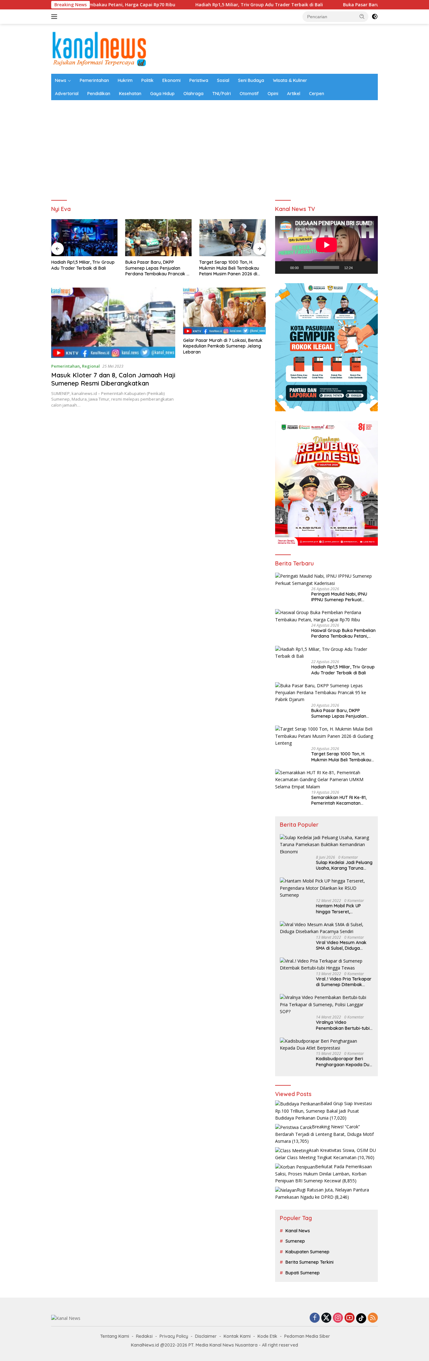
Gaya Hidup (162, 93)
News (60, 80)
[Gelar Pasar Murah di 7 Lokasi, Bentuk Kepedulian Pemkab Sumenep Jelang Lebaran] (224, 311)
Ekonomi (171, 80)
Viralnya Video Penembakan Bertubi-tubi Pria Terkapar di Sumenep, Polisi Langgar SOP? (344, 1025)
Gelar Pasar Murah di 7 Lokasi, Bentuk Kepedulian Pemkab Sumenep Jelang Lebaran (223, 346)
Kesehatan (130, 93)
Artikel (293, 93)
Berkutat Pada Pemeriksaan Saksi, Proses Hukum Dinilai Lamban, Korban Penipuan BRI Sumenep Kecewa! (323, 1174)
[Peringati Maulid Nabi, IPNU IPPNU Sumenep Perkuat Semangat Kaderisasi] (326, 580)
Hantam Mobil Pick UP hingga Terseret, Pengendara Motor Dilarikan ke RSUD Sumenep (338, 908)
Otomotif (249, 93)
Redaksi (144, 1336)
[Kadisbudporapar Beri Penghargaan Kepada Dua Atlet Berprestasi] (326, 1045)
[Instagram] (338, 1318)
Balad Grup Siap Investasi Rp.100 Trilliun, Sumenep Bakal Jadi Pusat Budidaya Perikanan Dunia (323, 1110)
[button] (362, 16)
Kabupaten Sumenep (307, 1252)
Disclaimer (206, 1336)
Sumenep (295, 1241)
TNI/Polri (221, 93)
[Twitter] (326, 1318)
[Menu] (55, 16)
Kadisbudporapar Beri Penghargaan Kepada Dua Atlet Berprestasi (344, 1061)
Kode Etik (267, 1336)
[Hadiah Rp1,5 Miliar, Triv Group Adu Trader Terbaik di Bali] (326, 653)
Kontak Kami (237, 1336)
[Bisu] (359, 267)
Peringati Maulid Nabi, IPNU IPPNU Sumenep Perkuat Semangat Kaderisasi (339, 596)
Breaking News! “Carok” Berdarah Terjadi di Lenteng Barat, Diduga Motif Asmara (324, 1134)
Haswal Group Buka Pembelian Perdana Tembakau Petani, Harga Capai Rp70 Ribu (343, 633)
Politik (147, 80)
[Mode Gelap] (375, 16)
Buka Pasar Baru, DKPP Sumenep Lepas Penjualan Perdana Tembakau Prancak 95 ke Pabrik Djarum (84, 268)
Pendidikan (98, 93)
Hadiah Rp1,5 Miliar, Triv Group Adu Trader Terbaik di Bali (213, 5)
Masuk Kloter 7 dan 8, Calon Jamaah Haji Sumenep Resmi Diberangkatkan (113, 379)
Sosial (223, 80)
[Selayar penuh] (370, 267)
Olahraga (193, 93)
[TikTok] (361, 1318)
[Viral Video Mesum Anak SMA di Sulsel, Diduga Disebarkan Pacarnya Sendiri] (326, 928)
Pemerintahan (94, 80)
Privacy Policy (174, 1336)
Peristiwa (198, 80)
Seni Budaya (251, 80)
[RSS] (373, 1318)
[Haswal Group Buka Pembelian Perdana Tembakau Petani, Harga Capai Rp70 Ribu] (326, 616)
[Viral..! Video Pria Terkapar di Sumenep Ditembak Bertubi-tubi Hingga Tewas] (326, 965)
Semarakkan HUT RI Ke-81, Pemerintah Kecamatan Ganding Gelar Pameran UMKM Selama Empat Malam (231, 268)
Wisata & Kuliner (290, 80)
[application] (326, 245)
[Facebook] (315, 1318)
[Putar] (283, 267)
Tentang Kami (114, 1336)
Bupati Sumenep (302, 1273)
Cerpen (316, 93)
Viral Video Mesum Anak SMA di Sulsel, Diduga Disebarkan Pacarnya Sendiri (341, 945)
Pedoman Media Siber (307, 1336)
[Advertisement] (214, 147)
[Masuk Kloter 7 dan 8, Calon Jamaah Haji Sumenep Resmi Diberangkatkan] (113, 323)
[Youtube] (350, 1318)
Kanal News (297, 1231)
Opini (273, 93)
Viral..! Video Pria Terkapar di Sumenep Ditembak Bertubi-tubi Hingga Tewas (344, 981)
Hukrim (125, 80)
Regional (91, 366)
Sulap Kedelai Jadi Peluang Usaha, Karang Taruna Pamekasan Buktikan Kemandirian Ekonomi (344, 865)
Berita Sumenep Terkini (309, 1262)
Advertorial (67, 93)
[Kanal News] (99, 48)
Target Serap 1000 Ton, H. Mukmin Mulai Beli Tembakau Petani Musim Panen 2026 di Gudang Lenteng (155, 268)
